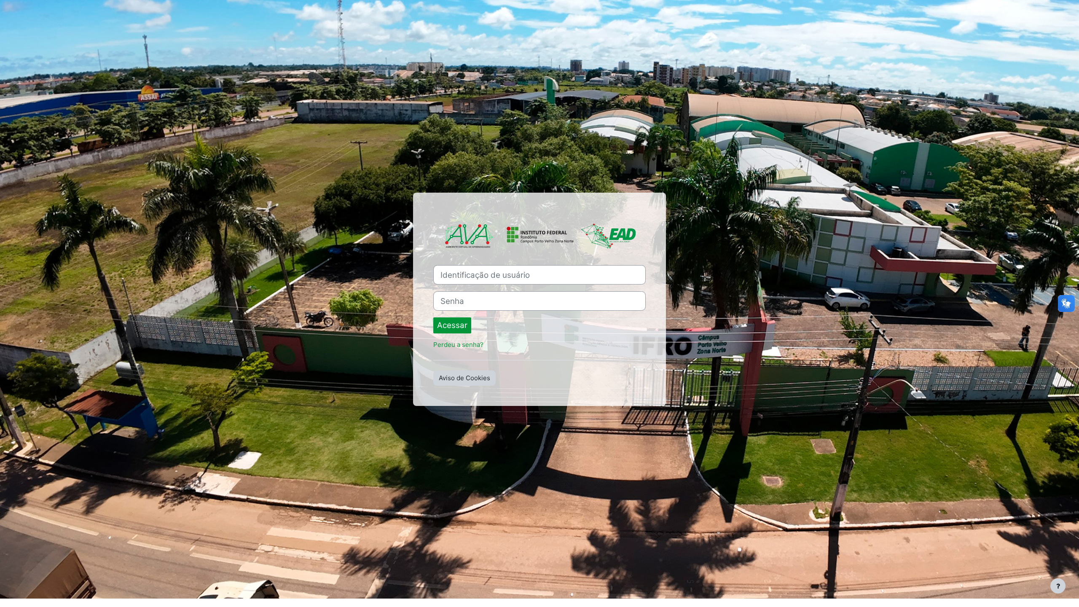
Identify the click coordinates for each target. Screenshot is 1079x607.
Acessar (452, 325)
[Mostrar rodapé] (1058, 586)
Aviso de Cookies (464, 378)
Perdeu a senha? (458, 345)
